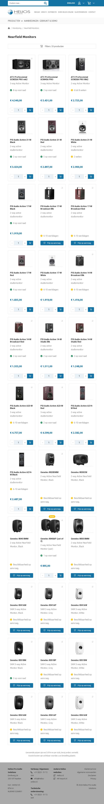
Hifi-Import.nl (62, 779)
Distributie (52, 12)
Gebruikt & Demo (48, 21)
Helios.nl (60, 775)
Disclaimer (92, 775)
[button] (81, 3)
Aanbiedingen (31, 21)
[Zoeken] (45, 3)
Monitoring (17, 28)
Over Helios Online (65, 12)
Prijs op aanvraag (53, 243)
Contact (92, 12)
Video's (44, 12)
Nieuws (37, 12)
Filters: (54, 46)
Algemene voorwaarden (86, 772)
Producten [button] (14, 21)
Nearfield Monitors (31, 28)
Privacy (93, 779)
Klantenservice (81, 12)
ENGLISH (71, 3)
